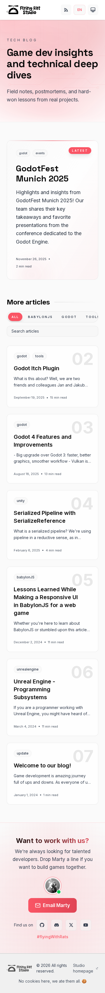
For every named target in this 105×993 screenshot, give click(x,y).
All (15, 317)
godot (69, 317)
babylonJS (40, 317)
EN (79, 10)
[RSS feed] (66, 9)
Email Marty (56, 905)
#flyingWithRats (52, 936)
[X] (71, 925)
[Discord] (56, 925)
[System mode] (93, 9)
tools (93, 317)
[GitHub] (42, 925)
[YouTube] (85, 925)
